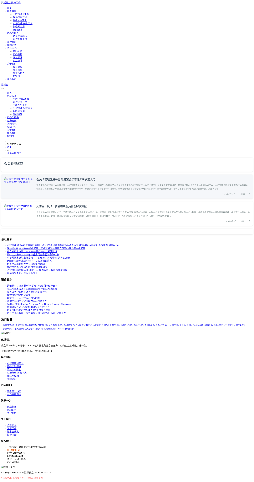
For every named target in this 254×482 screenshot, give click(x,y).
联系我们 (11, 79)
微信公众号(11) (186, 325)
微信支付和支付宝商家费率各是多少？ (27, 301)
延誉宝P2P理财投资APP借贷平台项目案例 (29, 310)
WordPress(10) (198, 325)
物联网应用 (19, 26)
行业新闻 (11, 406)
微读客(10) (208, 325)
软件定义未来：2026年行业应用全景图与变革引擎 (33, 254)
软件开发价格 (20, 39)
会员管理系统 (14, 394)
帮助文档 (17, 51)
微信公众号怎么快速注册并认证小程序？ (28, 307)
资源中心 (11, 48)
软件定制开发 (20, 17)
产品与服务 (13, 33)
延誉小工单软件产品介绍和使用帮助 (26, 264)
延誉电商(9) (218, 325)
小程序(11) (174, 325)
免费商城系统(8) (50, 329)
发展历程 (17, 70)
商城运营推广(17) (70, 325)
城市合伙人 (19, 73)
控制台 (4, 84)
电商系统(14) (98, 325)
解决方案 (11, 11)
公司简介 (17, 67)
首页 (9, 8)
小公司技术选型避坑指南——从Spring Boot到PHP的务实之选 (38, 257)
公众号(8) (39, 329)
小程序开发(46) (8, 325)
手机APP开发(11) (162, 325)
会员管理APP (14, 153)
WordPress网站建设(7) (66, 329)
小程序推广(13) (126, 325)
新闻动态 (11, 45)
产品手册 (17, 54)
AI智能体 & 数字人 (22, 23)
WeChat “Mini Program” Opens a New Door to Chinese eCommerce (39, 304)
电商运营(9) (19, 329)
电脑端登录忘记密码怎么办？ (22, 273)
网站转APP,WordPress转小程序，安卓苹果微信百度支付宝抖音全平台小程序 (46, 248)
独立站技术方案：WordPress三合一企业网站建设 (32, 251)
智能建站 (17, 29)
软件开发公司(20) (55, 325)
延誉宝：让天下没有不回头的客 (23, 298)
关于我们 (11, 63)
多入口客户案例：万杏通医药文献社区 (27, 292)
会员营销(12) (150, 325)
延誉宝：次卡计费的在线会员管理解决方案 (61, 206)
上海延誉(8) (29, 329)
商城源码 (17, 57)
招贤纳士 (17, 76)
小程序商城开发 (21, 14)
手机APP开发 (20, 20)
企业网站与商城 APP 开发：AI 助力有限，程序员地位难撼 (37, 270)
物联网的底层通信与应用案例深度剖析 (27, 267)
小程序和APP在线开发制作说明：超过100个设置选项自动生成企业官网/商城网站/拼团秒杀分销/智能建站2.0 (62, 245)
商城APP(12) (138, 325)
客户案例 (11, 42)
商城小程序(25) (31, 325)
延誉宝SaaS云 (20, 36)
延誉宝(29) (20, 325)
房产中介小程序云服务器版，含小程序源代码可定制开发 (36, 313)
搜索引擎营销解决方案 (19, 295)
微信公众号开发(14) (112, 325)
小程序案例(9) (239, 325)
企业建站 (17, 60)
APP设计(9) (228, 325)
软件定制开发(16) (85, 325)
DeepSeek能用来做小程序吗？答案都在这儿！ (30, 260)
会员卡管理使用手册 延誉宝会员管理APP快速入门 (65, 179)
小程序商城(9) (8, 329)
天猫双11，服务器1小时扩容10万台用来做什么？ (32, 285)
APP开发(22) (43, 325)
